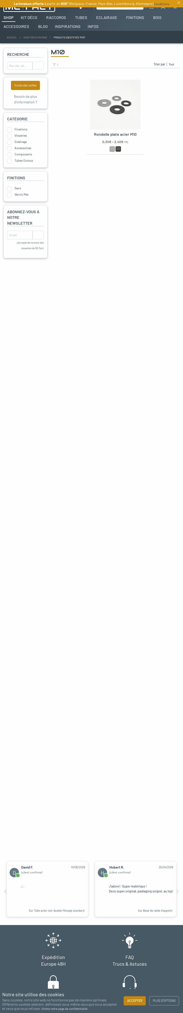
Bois (157, 17)
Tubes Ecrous (24, 160)
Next (177, 891)
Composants (23, 154)
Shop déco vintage (35, 37)
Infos (93, 26)
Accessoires (16, 26)
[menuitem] (8, 17)
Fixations (21, 129)
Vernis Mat (22, 194)
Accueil (12, 37)
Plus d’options (164, 1001)
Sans (18, 188)
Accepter (134, 1001)
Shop (9, 17)
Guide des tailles (25, 85)
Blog (43, 26)
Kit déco (29, 17)
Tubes (81, 17)
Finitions (135, 17)
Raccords (56, 17)
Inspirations (68, 26)
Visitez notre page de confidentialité (64, 1009)
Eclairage (106, 17)
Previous (5, 891)
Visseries (21, 135)
